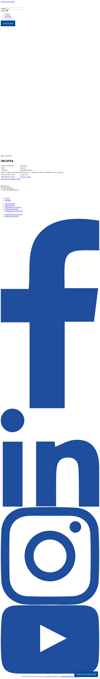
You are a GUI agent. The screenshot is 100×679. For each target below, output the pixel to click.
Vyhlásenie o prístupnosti (14, 211)
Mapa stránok (10, 205)
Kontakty (8, 16)
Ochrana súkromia (11, 209)
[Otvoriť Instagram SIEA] (50, 604)
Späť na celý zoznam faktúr (11, 179)
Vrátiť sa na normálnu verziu (86, 674)
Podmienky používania (13, 207)
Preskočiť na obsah (7, 2)
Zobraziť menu (8, 23)
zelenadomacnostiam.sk (13, 214)
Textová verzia (10, 204)
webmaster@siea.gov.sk (69, 676)
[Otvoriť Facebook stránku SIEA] (50, 408)
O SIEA (7, 14)
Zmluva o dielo (25, 177)
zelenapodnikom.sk (12, 216)
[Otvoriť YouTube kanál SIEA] (50, 673)
